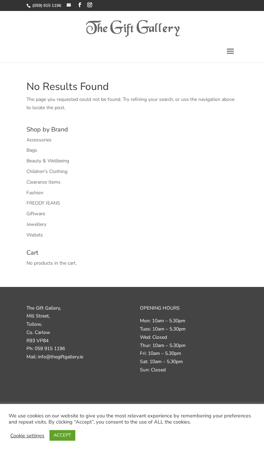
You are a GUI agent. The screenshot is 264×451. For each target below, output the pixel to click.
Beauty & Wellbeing (47, 161)
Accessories (39, 140)
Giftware (35, 213)
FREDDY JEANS (43, 203)
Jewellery (36, 224)
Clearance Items (43, 182)
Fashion (34, 192)
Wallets (34, 235)
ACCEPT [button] (62, 435)
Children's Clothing (46, 171)
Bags (31, 150)
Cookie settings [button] (27, 435)
